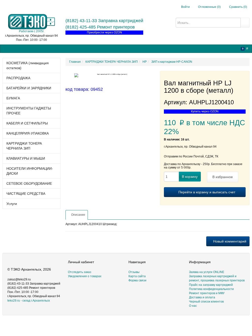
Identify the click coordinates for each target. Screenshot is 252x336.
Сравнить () (237, 7)
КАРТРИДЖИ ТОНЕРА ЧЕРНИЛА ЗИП (24, 145)
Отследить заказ (79, 272)
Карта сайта (137, 276)
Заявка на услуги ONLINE (38, 48)
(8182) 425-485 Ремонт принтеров (100, 27)
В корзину (190, 177)
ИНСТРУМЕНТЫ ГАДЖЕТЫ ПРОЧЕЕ (28, 110)
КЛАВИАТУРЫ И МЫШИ (25, 158)
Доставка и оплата (202, 297)
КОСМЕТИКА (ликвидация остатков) (27, 65)
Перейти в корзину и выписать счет (206, 192)
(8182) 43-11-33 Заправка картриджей (104, 20)
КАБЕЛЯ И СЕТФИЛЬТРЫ (27, 123)
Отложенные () (209, 7)
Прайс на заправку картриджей (83, 48)
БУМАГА (13, 98)
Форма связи (137, 280)
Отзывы (134, 272)
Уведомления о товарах (84, 276)
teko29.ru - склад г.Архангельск (28, 300)
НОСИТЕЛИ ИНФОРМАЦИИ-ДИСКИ (29, 171)
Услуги (11, 204)
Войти (185, 7)
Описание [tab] (77, 214)
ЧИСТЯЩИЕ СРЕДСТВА (25, 194)
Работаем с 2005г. (31, 31)
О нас (154, 48)
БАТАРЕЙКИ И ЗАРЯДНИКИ (28, 88)
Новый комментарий (229, 241)
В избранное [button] (222, 177)
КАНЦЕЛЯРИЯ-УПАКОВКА (27, 133)
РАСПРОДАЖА (18, 78)
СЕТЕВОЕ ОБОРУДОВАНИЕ (29, 183)
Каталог (10, 48)
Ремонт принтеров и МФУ (128, 48)
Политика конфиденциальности (211, 289)
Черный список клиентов (206, 301)
